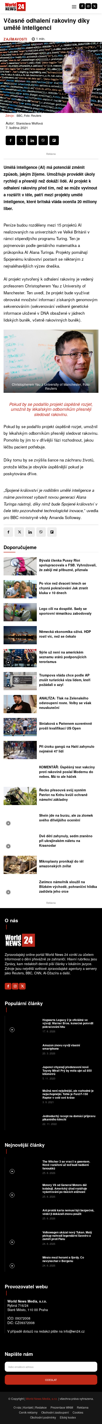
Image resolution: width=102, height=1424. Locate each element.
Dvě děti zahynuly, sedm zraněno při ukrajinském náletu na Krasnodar (66, 840)
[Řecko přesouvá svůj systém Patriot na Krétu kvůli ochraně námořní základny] (20, 796)
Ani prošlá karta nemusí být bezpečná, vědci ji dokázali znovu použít (68, 1212)
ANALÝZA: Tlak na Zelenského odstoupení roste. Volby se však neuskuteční (65, 703)
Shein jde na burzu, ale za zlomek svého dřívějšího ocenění (66, 817)
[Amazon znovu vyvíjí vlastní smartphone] (23, 1048)
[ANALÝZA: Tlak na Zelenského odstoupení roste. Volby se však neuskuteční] (20, 704)
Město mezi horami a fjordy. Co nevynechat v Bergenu (63, 1259)
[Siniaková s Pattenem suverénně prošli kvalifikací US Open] (20, 727)
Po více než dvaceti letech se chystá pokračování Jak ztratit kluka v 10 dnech (63, 588)
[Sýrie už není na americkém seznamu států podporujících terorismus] (20, 658)
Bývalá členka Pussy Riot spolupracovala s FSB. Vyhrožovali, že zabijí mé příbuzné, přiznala (68, 565)
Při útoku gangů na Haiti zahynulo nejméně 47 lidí (66, 748)
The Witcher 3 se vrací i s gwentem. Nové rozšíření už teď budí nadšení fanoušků (66, 1164)
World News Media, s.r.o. (42, 1399)
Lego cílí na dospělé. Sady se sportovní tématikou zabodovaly (65, 611)
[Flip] (54, 140)
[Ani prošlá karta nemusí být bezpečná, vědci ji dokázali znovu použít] (23, 1214)
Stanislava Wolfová (29, 123)
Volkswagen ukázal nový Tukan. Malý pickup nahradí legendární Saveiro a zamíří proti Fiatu (67, 1235)
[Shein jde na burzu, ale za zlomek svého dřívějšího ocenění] (20, 819)
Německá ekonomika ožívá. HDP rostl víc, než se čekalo (65, 634)
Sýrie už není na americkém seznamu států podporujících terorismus (63, 657)
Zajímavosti (15, 39)
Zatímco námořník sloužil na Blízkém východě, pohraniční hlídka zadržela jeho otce (68, 886)
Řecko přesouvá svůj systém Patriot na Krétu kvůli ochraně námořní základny (63, 795)
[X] (94, 6)
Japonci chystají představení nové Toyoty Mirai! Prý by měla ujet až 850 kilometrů (67, 1070)
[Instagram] (88, 6)
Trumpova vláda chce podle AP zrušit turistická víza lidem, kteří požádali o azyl (64, 680)
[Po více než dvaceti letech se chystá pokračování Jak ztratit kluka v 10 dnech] (20, 589)
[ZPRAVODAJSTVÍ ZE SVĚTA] (15, 7)
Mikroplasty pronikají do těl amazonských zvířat (61, 863)
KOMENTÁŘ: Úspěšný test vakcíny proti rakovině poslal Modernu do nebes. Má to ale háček (67, 772)
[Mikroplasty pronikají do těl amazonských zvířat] (20, 865)
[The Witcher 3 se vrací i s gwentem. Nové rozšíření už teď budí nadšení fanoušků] (23, 1166)
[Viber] (43, 140)
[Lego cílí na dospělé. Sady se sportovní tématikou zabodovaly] (20, 612)
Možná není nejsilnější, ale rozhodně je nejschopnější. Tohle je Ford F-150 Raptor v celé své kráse (68, 1094)
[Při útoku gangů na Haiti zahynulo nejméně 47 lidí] (20, 750)
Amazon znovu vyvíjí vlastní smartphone (61, 1047)
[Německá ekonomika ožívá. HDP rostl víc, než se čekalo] (20, 635)
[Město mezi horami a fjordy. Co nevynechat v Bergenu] (23, 1261)
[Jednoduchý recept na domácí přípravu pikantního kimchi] (23, 1119)
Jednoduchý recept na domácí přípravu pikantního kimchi (68, 1117)
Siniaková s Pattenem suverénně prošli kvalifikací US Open (65, 725)
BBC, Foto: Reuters (29, 115)
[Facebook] (82, 6)
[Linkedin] (32, 140)
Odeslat (51, 1380)
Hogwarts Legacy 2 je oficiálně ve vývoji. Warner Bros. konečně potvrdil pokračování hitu (67, 1023)
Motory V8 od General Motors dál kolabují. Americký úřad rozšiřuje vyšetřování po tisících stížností (64, 1188)
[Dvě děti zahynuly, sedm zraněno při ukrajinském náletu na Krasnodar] (20, 842)
